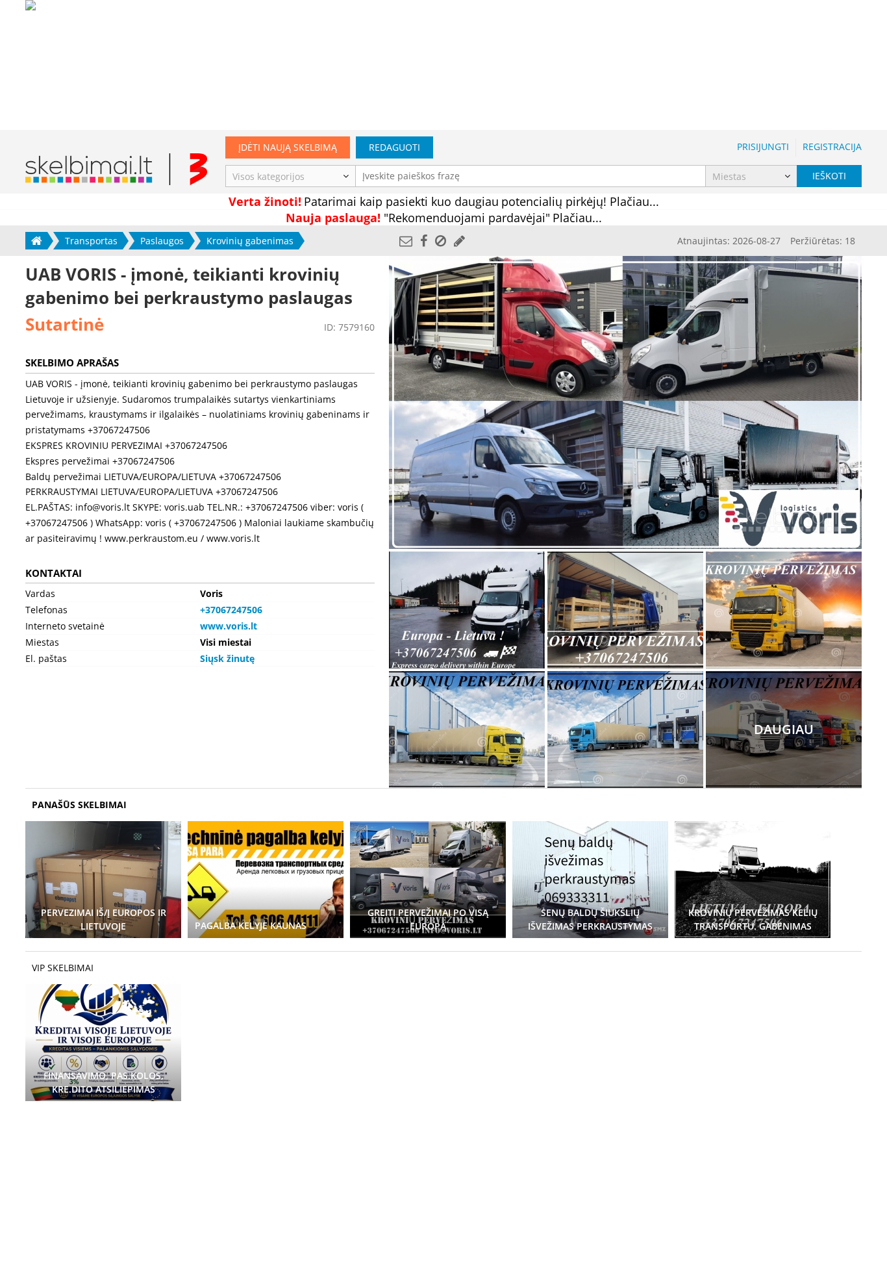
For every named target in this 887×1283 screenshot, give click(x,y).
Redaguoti (394, 147)
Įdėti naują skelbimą (287, 147)
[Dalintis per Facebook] (423, 240)
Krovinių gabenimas (250, 241)
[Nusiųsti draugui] (405, 240)
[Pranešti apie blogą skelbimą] (440, 240)
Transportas (91, 241)
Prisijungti (763, 146)
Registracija (832, 146)
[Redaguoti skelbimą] (459, 240)
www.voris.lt (228, 626)
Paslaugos (162, 241)
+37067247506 (231, 609)
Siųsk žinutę (227, 658)
